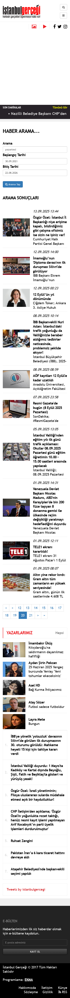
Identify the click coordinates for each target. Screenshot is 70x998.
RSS (64, 992)
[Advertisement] (35, 66)
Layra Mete (37, 719)
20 (22, 615)
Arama (7, 143)
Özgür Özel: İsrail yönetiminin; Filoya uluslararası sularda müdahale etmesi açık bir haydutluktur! (37, 795)
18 (6, 615)
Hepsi (59, 633)
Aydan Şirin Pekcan (43, 663)
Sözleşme (31, 992)
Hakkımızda (27, 988)
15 (43, 608)
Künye (62, 988)
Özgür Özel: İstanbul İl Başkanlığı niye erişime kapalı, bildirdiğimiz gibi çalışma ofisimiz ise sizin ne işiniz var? (50, 226)
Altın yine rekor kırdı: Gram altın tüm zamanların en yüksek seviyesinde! (49, 581)
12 (19, 608)
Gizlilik (48, 992)
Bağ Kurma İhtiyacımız (45, 689)
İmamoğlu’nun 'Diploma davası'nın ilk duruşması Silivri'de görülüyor (49, 264)
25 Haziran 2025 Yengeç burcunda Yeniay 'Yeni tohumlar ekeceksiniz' (46, 671)
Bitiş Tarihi (10, 166)
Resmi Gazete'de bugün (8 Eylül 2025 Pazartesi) (47, 407)
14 (35, 608)
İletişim (46, 988)
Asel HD (34, 685)
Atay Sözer (37, 702)
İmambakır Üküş (40, 643)
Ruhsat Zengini (22, 841)
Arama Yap (14, 184)
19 (14, 615)
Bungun (34, 724)
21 (30, 615)
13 (27, 608)
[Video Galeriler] (46, 26)
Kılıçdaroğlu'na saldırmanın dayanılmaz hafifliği (46, 651)
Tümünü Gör (60, 107)
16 (51, 608)
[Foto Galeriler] (34, 26)
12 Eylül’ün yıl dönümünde (43, 296)
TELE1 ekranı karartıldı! (42, 549)
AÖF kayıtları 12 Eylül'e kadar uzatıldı (50, 378)
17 (59, 608)
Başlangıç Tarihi (14, 155)
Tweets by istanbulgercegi (26, 889)
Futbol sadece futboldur (46, 707)
